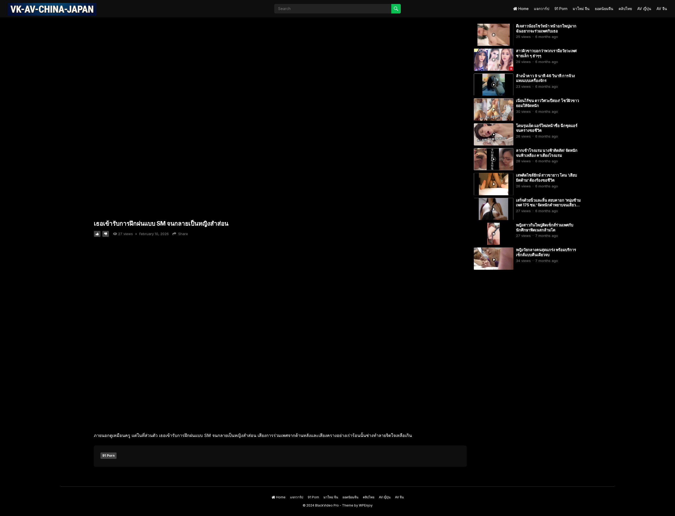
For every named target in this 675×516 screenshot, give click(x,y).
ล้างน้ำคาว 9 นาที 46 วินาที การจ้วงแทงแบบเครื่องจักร (545, 78)
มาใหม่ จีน (581, 8)
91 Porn (561, 8)
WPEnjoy (366, 505)
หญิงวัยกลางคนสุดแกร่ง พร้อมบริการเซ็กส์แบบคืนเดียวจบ (546, 252)
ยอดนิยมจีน (604, 8)
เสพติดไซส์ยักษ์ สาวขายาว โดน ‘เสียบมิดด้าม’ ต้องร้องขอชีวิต (546, 177)
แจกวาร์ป (541, 8)
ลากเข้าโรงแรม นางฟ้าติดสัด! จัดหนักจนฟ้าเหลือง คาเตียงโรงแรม (546, 153)
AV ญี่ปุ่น (644, 8)
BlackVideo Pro (327, 505)
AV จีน (662, 8)
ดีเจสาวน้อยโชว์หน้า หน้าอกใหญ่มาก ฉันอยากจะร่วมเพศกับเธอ (546, 28)
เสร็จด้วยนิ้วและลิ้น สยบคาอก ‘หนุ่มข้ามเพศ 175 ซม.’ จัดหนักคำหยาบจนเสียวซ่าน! (548, 205)
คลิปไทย (625, 8)
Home (523, 8)
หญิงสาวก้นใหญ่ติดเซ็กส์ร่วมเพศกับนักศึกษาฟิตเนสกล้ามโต (544, 227)
